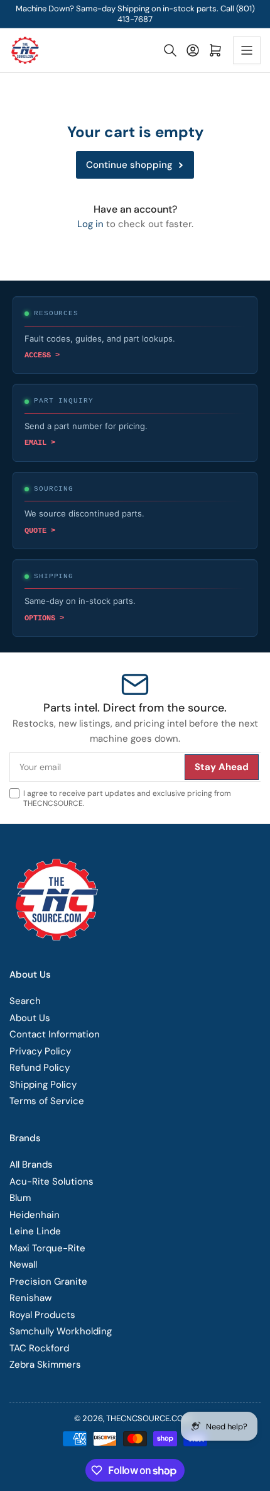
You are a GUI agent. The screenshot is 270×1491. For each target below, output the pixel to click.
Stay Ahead (210, 902)
